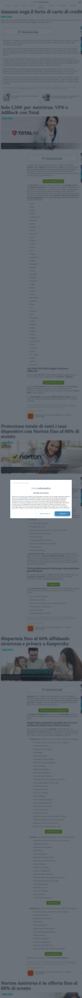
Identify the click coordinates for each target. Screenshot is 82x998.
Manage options (45, 513)
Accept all (62, 513)
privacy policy (62, 509)
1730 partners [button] (21, 496)
